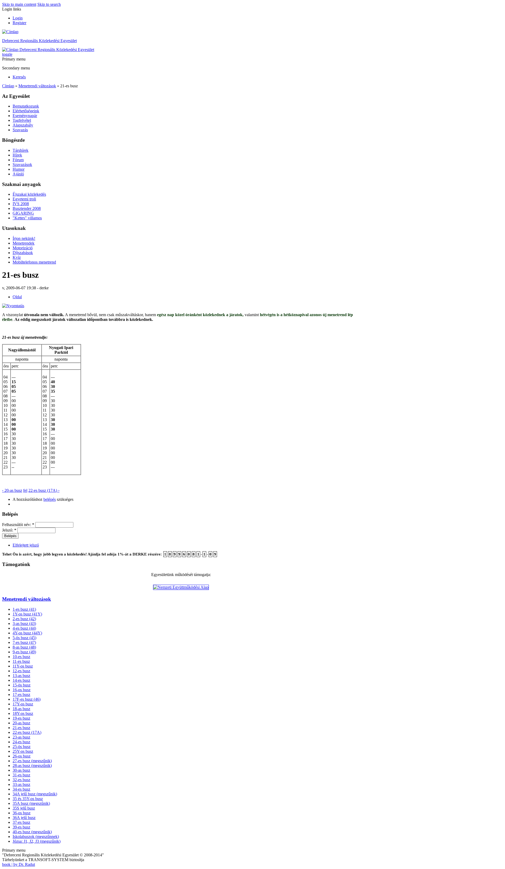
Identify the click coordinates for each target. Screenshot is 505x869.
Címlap (8, 86)
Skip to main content (19, 4)
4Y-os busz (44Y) (27, 633)
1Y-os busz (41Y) (27, 614)
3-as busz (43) (24, 623)
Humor (18, 169)
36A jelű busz (24, 817)
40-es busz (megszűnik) (32, 832)
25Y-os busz (23, 751)
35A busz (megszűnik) (31, 803)
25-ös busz (22, 746)
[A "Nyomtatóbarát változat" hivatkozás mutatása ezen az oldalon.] (13, 306)
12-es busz (21, 671)
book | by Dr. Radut (18, 864)
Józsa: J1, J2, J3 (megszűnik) (36, 841)
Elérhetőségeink (26, 111)
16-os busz (22, 690)
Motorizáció (23, 248)
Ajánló (18, 174)
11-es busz (21, 661)
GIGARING (23, 213)
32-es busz (21, 779)
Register (19, 23)
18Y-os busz (23, 713)
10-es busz (21, 656)
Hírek (17, 155)
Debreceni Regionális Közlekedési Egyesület (39, 40)
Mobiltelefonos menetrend (34, 262)
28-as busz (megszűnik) (32, 765)
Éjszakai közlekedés (29, 194)
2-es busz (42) (24, 619)
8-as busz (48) (24, 647)
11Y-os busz (23, 666)
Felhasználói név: (18, 524)
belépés (49, 499)
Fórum (18, 160)
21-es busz (21, 727)
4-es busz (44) (24, 628)
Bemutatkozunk (26, 106)
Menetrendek (23, 243)
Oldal (17, 297)
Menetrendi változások (37, 86)
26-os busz (22, 756)
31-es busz (21, 775)
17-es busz (21, 694)
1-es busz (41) (24, 609)
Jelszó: (9, 530)
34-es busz (21, 789)
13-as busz (21, 675)
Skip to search (49, 4)
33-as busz (21, 784)
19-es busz (21, 718)
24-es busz (21, 742)
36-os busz (22, 813)
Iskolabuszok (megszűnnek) (36, 836)
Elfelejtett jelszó (26, 545)
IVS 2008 (21, 203)
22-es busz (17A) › (43, 490)
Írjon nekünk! (24, 238)
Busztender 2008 (27, 208)
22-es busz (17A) (27, 732)
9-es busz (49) (24, 652)
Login (18, 18)
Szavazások (22, 164)
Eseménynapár (25, 115)
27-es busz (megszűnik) (32, 761)
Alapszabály (23, 125)
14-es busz (21, 680)
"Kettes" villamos (27, 218)
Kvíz (17, 257)
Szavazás (20, 130)
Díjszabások (23, 252)
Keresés (19, 77)
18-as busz (21, 708)
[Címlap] (10, 31)
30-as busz (21, 770)
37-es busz (21, 822)
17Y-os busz (23, 704)
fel (25, 490)
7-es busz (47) (24, 642)
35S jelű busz (24, 808)
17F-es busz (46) (27, 699)
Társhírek (20, 150)
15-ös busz (22, 685)
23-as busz (21, 737)
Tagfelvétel (22, 120)
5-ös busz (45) (24, 637)
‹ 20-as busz (12, 490)
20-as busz (21, 723)
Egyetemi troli (24, 199)
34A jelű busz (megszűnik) (35, 794)
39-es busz (21, 827)
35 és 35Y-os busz (28, 798)
